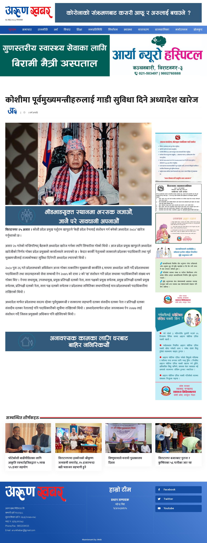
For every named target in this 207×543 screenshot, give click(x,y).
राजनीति (43, 29)
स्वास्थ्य (128, 29)
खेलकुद (198, 29)
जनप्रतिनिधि (95, 29)
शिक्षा (79, 29)
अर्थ (56, 29)
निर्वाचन (113, 29)
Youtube (169, 508)
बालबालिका (162, 29)
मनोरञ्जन (181, 29)
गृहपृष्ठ (12, 29)
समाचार (27, 29)
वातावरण (143, 29)
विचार (67, 29)
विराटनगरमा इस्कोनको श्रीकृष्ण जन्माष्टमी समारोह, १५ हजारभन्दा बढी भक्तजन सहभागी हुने (76, 463)
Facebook (169, 490)
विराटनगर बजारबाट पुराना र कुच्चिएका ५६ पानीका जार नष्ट (175, 460)
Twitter (168, 499)
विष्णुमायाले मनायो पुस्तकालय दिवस (125, 460)
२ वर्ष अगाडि (32, 112)
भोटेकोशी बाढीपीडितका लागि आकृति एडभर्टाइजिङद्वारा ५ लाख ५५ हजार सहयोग (26, 463)
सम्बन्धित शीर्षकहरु (22, 417)
